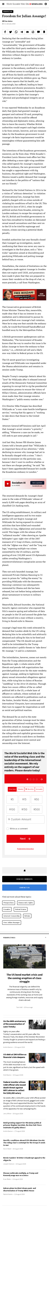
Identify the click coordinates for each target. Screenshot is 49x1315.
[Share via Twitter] (10, 31)
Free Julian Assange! (12, 922)
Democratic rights (26, 903)
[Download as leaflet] (33, 31)
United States (20, 909)
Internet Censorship (12, 916)
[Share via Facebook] (5, 31)
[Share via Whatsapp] (16, 31)
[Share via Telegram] (21, 31)
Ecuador (7, 909)
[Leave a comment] (38, 31)
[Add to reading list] (44, 31)
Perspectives (9, 903)
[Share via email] (27, 31)
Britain (27, 916)
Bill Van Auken (7, 21)
